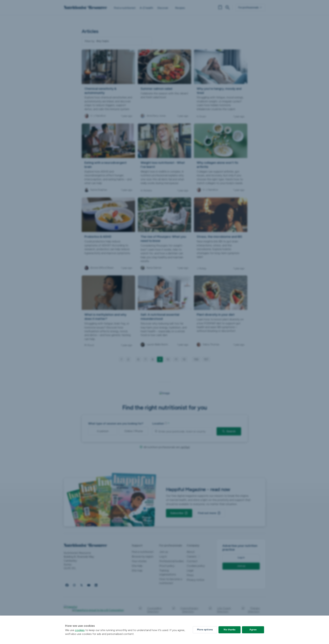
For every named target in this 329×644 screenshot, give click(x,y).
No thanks (229, 629)
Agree (253, 629)
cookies (80, 630)
